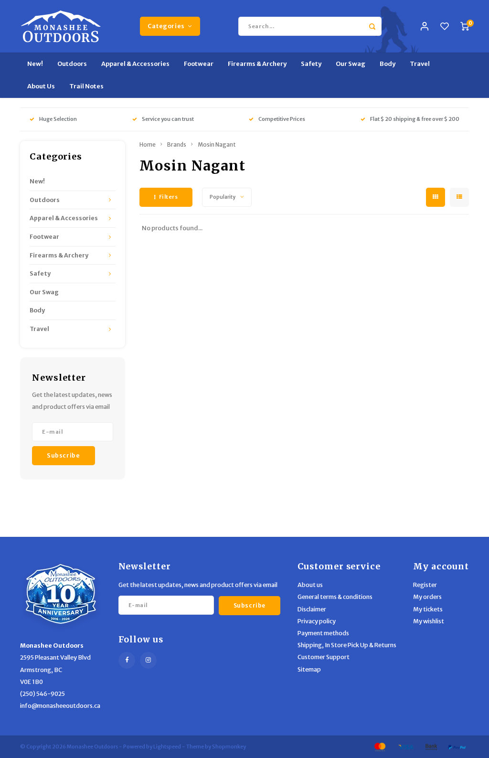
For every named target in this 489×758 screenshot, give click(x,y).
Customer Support (324, 657)
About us (310, 584)
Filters (168, 196)
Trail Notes (86, 86)
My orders (427, 596)
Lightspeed (167, 746)
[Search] (372, 26)
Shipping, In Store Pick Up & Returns (347, 645)
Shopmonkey (229, 746)
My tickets (428, 609)
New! (35, 64)
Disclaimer (312, 609)
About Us (41, 86)
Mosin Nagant (216, 144)
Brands (176, 144)
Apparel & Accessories (135, 64)
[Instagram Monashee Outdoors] (148, 660)
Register (425, 584)
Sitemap (309, 669)
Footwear (198, 64)
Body (387, 64)
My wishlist (428, 621)
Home (147, 144)
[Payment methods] (379, 747)
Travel (420, 64)
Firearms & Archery (257, 64)
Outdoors (72, 64)
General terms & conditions (335, 596)
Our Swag (350, 64)
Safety (311, 64)
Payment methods (323, 633)
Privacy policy (317, 621)
